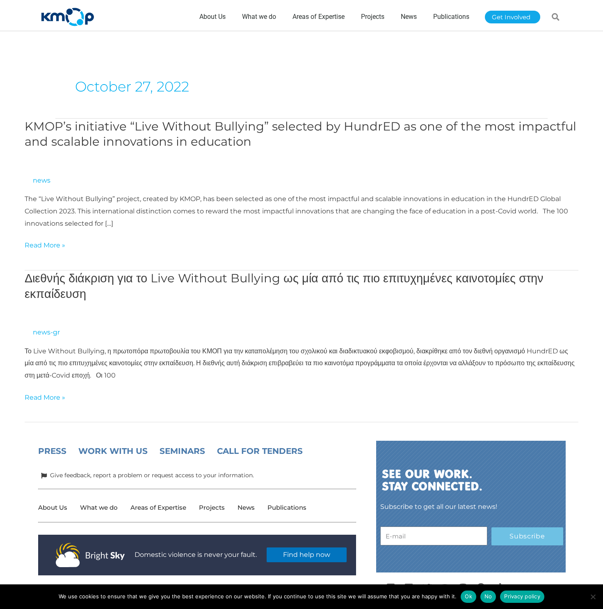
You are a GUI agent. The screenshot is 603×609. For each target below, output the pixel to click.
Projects (212, 507)
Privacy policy (522, 596)
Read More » (45, 245)
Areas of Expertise (158, 507)
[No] (593, 597)
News (246, 507)
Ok (468, 596)
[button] (556, 17)
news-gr (46, 332)
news (41, 180)
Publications (286, 507)
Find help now (306, 555)
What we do (99, 507)
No (488, 596)
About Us (52, 507)
